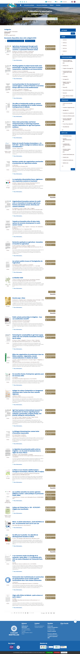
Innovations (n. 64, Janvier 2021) (21, 166)
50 (48, 613)
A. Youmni (14, 473)
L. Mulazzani (20, 89)
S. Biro (28, 208)
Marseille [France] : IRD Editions (30, 538)
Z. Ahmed (22, 497)
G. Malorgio (25, 89)
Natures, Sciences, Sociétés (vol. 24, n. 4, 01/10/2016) (25, 564)
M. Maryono (14, 51)
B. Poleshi (23, 109)
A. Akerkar (14, 183)
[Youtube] (20, 1)
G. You (17, 361)
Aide (47, 21)
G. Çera (18, 109)
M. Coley (28, 417)
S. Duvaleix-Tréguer (32, 359)
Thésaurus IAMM (7, 31)
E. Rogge (32, 208)
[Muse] (43, 647)
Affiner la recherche (30, 40)
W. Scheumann (26, 320)
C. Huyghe (28, 245)
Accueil (20, 5)
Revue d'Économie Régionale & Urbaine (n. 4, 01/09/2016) (26, 583)
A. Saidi (13, 598)
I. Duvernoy (14, 582)
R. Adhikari (25, 51)
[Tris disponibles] (5, 41)
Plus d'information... (18, 60)
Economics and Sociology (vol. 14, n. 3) (22, 110)
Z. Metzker (31, 109)
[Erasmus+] (50, 647)
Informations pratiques (29, 5)
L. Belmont (14, 396)
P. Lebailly (30, 454)
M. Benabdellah (24, 454)
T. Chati (18, 454)
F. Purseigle (14, 377)
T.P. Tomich (14, 417)
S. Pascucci (28, 340)
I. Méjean (18, 148)
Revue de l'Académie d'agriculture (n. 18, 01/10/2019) (25, 378)
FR (71, 1)
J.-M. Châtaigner (20, 538)
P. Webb (32, 417)
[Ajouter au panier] (47, 46)
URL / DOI (49, 49)
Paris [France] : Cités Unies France (20, 301)
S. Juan (18, 183)
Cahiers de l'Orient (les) (19, 507)
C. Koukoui (21, 299)
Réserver (52, 195)
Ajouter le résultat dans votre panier (15, 40)
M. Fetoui (14, 226)
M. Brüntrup (20, 320)
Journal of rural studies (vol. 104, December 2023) (25, 72)
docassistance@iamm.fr (39, 626)
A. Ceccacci (14, 89)
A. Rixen (20, 264)
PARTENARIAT (15, 31)
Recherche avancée (54, 21)
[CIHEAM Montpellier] (14, 630)
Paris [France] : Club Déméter (29, 279)
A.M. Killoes (20, 51)
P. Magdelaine (40, 359)
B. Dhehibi (19, 226)
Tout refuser (57, 652)
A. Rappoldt (23, 340)
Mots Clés (64, 133)
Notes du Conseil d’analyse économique (25, 143)
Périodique (64, 100)
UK (74, 1)
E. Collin (32, 245)
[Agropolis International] (57, 647)
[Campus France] (18, 647)
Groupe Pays (30, 301)
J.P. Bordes (23, 245)
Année (63, 37)
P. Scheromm (15, 264)
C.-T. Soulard (29, 264)
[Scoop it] (22, 1)
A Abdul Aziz (30, 51)
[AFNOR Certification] (11, 647)
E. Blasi (18, 340)
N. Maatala (14, 454)
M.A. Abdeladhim (39, 226)
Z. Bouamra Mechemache (22, 359)
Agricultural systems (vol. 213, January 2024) (24, 52)
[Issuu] (24, 1)
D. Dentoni (19, 129)
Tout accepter (50, 652)
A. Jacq (13, 562)
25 (46, 613)
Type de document (66, 57)
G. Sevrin (14, 299)
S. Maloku (14, 109)
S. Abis (13, 279)
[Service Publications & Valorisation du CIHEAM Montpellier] (12, 5)
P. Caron (14, 538)
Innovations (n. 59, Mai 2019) (20, 436)
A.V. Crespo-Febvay (16, 435)
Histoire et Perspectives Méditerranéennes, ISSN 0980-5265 (26, 183)
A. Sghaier (27, 226)
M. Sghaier (14, 227)
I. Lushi (26, 109)
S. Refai (42, 299)
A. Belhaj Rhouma (16, 497)
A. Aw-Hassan (32, 226)
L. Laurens (24, 264)
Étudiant (52, 5)
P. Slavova (14, 71)
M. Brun (19, 279)
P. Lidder (19, 417)
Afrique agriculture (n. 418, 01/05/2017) (23, 525)
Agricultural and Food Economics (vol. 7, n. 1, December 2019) (27, 341)
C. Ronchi (37, 340)
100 (51, 613)
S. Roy (18, 396)
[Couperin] (63, 647)
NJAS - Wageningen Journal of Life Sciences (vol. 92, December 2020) (28, 209)
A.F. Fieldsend (24, 71)
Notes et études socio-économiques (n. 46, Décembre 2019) (27, 362)
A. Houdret (14, 320)
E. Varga (24, 208)
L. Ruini (32, 340)
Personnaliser (64, 652)
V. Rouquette (29, 299)
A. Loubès (23, 435)
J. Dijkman (24, 417)
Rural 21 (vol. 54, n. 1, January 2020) (22, 322)
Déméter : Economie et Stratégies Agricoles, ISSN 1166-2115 (26, 280)
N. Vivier (14, 245)
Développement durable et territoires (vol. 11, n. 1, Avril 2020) (27, 266)
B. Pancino (14, 340)
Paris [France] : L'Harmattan (29, 183)
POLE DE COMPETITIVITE (10, 35)
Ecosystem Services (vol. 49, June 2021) (23, 130)
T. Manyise (14, 129)
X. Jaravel (14, 148)
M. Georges (38, 299)
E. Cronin (19, 71)
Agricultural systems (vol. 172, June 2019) (23, 418)
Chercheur (58, 5)
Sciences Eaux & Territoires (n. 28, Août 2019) (24, 397)
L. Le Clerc (14, 359)
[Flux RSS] (26, 1)
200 (54, 613)
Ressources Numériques (42, 5)
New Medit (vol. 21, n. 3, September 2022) (23, 90)
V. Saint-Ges (14, 165)
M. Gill (36, 417)
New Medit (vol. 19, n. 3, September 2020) (23, 229)
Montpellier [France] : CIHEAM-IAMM (35, 497)
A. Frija (23, 226)
